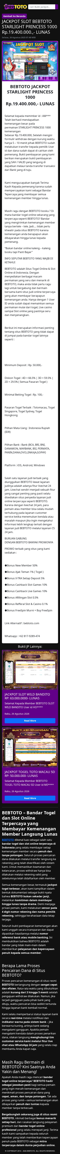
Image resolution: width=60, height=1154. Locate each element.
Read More (30, 720)
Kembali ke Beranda (14, 16)
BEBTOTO (8, 840)
